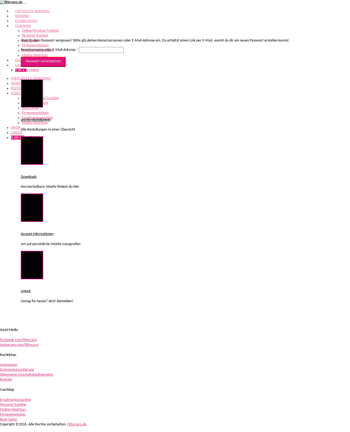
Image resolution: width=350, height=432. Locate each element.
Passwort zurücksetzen (43, 61)
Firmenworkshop (12, 415)
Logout (26, 291)
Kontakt (6, 380)
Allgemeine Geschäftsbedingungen (26, 375)
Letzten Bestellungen (36, 120)
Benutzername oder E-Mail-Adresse (49, 50)
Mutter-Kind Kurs (13, 410)
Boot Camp (8, 420)
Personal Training (13, 405)
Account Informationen (37, 234)
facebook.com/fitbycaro (18, 340)
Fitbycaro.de (76, 424)
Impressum (8, 365)
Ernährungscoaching (15, 400)
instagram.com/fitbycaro (19, 345)
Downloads (29, 177)
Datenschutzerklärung (17, 370)
